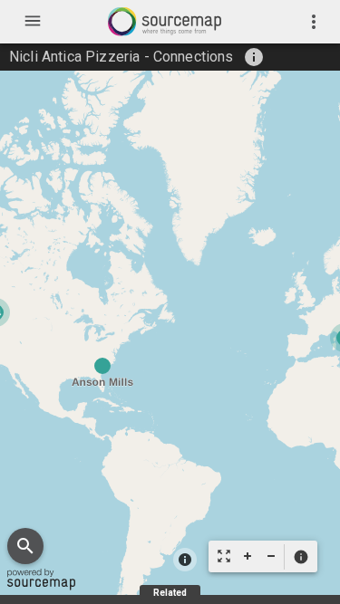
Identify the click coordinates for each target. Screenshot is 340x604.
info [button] (254, 57)
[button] (300, 557)
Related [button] (170, 593)
